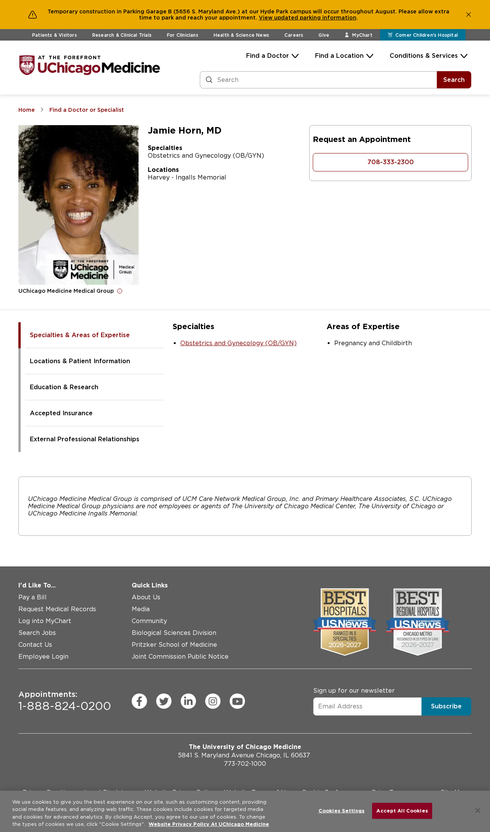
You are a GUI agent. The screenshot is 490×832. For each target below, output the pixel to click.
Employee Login (43, 656)
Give (323, 35)
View (266, 18)
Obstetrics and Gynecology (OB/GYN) (238, 343)
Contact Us (35, 644)
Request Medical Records (57, 609)
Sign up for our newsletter (354, 690)
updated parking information (315, 18)
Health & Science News (241, 35)
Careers (293, 35)
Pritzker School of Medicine (174, 644)
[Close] (477, 810)
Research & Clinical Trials (122, 35)
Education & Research (64, 387)
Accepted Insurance (61, 413)
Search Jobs (37, 632)
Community (149, 621)
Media (141, 609)
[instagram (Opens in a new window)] (212, 701)
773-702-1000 (245, 763)
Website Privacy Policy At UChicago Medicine (209, 824)
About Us (146, 597)
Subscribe (446, 706)
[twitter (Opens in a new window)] (164, 701)
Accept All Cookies (402, 811)
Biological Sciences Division (174, 632)
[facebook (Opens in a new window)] (139, 701)
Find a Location (339, 55)
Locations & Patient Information (80, 361)
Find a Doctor (267, 55)
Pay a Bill (32, 597)
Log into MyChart (44, 621)
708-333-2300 (391, 162)
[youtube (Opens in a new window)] (237, 701)
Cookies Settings (341, 811)
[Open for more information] (120, 291)
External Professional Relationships (84, 439)
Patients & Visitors (54, 35)
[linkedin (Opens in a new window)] (188, 701)
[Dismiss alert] (469, 14)
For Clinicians (182, 35)
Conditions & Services (424, 55)
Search (454, 79)
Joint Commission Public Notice (180, 656)
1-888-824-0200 (64, 701)
